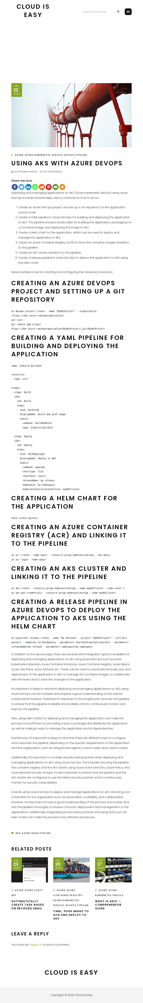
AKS (18, 833)
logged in (35, 945)
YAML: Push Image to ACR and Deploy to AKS (71, 915)
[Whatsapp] (35, 187)
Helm (35, 833)
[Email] (55, 187)
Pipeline (81, 154)
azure (26, 833)
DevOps (69, 154)
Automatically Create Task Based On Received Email (27, 905)
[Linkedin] (28, 187)
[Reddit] (42, 187)
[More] (62, 187)
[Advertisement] (71, 49)
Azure (19, 154)
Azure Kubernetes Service (44, 154)
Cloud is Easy (33, 10)
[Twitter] (21, 187)
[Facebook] (15, 187)
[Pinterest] (49, 187)
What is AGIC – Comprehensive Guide (108, 905)
